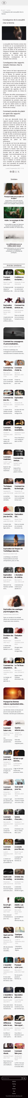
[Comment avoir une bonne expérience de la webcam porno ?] (8, 842)
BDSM (14, 1082)
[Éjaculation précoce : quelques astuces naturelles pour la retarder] (20, 990)
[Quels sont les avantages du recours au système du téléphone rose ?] (8, 871)
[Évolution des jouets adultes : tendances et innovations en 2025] (8, 630)
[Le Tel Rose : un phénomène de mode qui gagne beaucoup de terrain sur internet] (20, 660)
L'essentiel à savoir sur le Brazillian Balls (8, 998)
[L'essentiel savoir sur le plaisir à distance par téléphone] (8, 960)
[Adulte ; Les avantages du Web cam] (14, 212)
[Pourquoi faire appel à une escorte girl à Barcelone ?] (20, 1018)
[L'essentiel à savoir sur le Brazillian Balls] (8, 990)
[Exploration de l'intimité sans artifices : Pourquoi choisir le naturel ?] (8, 300)
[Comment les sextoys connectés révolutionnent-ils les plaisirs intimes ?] (19, 452)
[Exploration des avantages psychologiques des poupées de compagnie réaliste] (14, 601)
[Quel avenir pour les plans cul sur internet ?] (20, 782)
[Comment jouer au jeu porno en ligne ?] (7, 752)
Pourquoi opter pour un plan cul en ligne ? (14, 197)
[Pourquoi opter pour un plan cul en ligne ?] (14, 189)
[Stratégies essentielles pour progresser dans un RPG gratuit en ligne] (20, 422)
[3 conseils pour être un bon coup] (20, 842)
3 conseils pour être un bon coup (19, 849)
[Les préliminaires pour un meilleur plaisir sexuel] (14, 236)
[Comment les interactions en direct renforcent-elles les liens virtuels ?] (8, 362)
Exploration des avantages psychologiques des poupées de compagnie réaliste (13, 613)
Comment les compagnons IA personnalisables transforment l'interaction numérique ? (13, 345)
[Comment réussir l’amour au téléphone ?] (8, 1046)
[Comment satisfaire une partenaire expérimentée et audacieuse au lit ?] (8, 782)
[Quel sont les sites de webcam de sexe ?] (8, 930)
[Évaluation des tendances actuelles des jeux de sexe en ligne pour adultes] (20, 630)
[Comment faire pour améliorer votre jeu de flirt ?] (20, 1046)
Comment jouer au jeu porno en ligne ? (7, 760)
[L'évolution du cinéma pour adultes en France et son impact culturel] (20, 570)
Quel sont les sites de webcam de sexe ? (8, 938)
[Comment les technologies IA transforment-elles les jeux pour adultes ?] (20, 481)
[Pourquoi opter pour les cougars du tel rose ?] (20, 960)
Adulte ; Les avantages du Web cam (14, 221)
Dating (14, 1084)
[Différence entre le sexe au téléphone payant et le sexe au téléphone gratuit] (8, 1018)
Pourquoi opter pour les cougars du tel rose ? (19, 968)
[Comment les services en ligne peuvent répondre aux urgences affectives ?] (20, 300)
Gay (14, 1091)
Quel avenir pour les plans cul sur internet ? (19, 790)
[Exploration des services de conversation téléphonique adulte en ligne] (8, 570)
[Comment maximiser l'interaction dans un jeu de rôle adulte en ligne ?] (7, 452)
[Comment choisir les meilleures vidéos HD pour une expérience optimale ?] (8, 422)
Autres (8, 10)
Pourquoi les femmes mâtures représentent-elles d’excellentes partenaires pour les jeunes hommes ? (13, 705)
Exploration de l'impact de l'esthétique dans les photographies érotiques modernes (13, 552)
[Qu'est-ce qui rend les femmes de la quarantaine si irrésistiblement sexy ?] (19, 753)
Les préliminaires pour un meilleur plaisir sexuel (14, 245)
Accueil (3, 10)
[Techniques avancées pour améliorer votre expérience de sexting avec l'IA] (8, 481)
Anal (14, 1086)
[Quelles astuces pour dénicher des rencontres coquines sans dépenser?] (20, 723)
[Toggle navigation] (4, 2)
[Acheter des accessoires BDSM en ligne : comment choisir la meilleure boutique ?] (20, 871)
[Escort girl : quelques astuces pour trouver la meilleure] (8, 900)
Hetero (14, 1089)
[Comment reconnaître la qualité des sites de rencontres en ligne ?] (8, 812)
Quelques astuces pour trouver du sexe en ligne (19, 938)
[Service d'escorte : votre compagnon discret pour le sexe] (20, 812)
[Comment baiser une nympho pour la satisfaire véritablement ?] (8, 723)
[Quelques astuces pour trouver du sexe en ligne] (20, 929)
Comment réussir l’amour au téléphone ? (7, 1054)
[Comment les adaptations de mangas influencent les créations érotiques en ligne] (8, 660)
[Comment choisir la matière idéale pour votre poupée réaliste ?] (20, 362)
